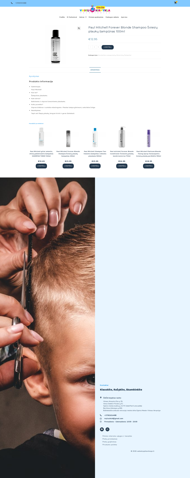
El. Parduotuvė (72, 17)
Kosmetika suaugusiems (107, 55)
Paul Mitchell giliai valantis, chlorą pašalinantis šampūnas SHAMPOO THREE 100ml (41, 153)
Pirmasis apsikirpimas (96, 17)
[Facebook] (102, 429)
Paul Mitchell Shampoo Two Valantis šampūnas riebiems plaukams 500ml (95, 153)
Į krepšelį (107, 47)
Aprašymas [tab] (95, 70)
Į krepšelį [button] (41, 166)
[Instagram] (107, 429)
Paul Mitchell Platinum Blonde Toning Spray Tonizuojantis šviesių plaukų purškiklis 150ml (148, 153)
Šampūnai (127, 55)
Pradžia (62, 17)
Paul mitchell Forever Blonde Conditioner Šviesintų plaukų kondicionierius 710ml (122, 153)
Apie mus (124, 17)
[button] (79, 28)
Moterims (120, 55)
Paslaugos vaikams (112, 17)
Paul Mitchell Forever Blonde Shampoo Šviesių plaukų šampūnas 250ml (68, 153)
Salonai (81, 17)
